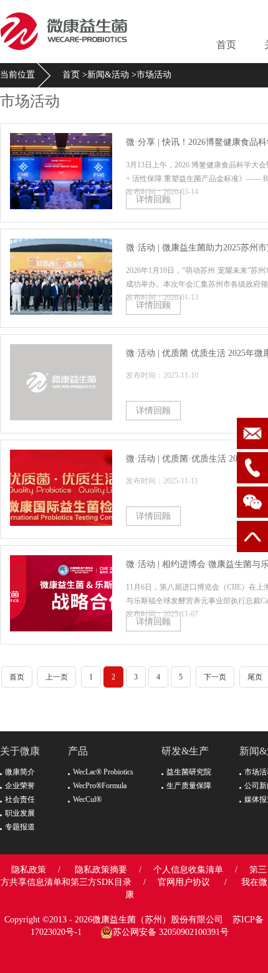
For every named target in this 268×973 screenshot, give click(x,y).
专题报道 (20, 826)
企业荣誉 (20, 785)
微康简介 (20, 772)
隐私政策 (28, 869)
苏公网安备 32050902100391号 (171, 932)
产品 (78, 751)
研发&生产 (185, 751)
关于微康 (20, 751)
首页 (226, 44)
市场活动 (153, 74)
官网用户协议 (184, 882)
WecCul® (87, 799)
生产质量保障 (188, 785)
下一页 (215, 677)
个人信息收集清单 (188, 869)
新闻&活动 (108, 74)
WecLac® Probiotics (103, 772)
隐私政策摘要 (101, 869)
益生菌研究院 (188, 772)
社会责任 (20, 799)
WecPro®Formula (100, 785)
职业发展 (20, 813)
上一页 (56, 677)
